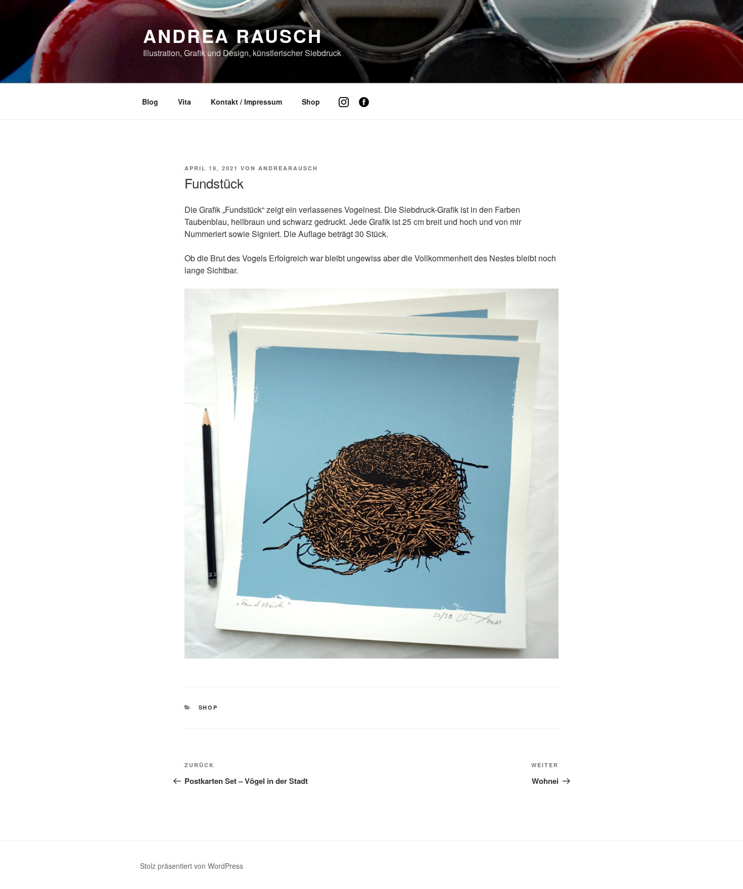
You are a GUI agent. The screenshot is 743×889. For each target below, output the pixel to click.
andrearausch (288, 168)
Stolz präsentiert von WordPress (191, 866)
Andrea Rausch (232, 35)
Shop (311, 102)
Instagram (347, 109)
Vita (184, 102)
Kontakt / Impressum (246, 102)
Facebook (368, 109)
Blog (150, 102)
